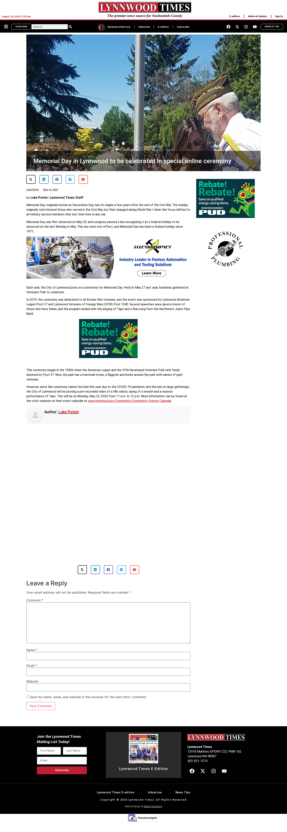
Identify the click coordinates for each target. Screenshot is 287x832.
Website (32, 683)
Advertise (144, 26)
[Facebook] (228, 27)
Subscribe (183, 26)
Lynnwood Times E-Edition (143, 771)
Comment (34, 602)
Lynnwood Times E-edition (115, 795)
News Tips (183, 795)
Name (31, 652)
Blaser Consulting (153, 809)
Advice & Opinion (257, 16)
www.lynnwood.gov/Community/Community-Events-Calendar (129, 401)
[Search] (70, 26)
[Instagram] (246, 27)
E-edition (234, 16)
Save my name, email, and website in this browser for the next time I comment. (88, 699)
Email (31, 668)
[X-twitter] (237, 27)
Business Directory (119, 26)
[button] (31, 179)
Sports (279, 16)
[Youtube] (255, 27)
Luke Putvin (68, 412)
